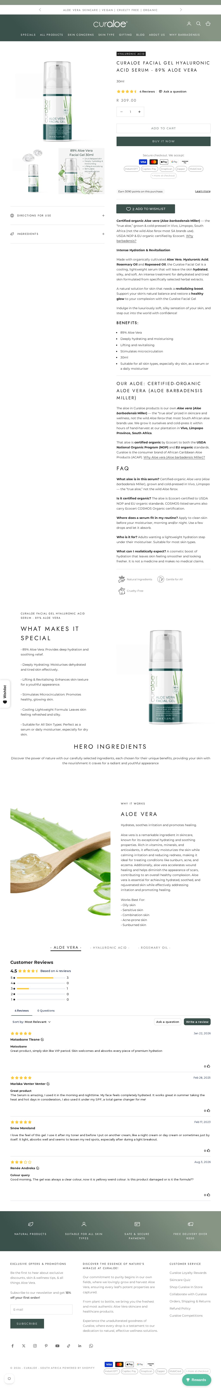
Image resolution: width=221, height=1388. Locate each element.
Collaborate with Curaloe (188, 1294)
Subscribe (27, 1323)
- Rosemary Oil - (154, 947)
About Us (157, 35)
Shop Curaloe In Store (186, 1287)
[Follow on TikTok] (68, 1346)
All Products (51, 35)
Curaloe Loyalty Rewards (188, 1273)
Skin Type (106, 35)
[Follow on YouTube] (57, 1346)
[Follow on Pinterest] (46, 1346)
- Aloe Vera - (66, 947)
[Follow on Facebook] (12, 1346)
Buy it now (163, 141)
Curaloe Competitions (186, 1316)
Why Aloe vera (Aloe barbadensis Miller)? (174, 457)
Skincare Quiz (180, 1280)
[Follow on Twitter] (24, 1346)
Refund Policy (180, 1308)
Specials (28, 35)
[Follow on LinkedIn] (80, 1346)
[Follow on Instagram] (35, 1346)
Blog (140, 35)
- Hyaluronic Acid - (110, 947)
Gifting (125, 35)
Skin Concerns (81, 35)
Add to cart (163, 128)
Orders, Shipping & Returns (190, 1301)
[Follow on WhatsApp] (91, 1346)
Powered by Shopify (79, 1368)
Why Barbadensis (184, 35)
